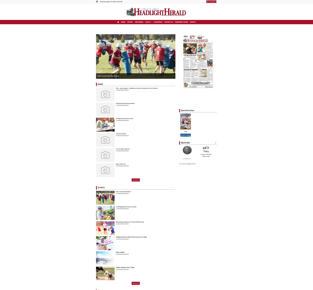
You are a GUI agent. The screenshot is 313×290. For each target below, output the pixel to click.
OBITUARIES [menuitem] (139, 22)
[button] (215, 154)
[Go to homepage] (156, 11)
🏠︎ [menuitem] (118, 22)
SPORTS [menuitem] (130, 22)
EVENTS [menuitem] (193, 22)
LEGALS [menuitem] (147, 22)
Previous (97, 56)
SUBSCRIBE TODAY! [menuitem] (181, 22)
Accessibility (212, 2)
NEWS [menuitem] (123, 22)
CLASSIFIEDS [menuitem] (157, 22)
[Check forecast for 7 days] (187, 164)
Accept (307, 287)
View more (136, 180)
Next (174, 56)
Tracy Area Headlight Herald (187, 175)
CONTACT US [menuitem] (168, 22)
